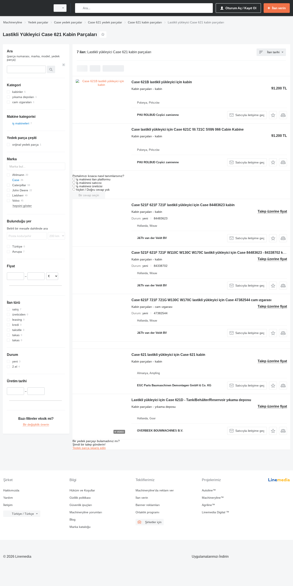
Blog (72, 519)
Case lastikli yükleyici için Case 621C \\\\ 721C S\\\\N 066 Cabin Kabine (187, 129)
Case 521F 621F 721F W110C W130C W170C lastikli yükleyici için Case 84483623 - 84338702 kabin (210, 252)
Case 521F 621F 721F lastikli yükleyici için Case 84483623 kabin (183, 205)
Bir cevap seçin (89, 195)
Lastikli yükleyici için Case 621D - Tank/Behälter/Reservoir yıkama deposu (191, 400)
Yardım (8, 497)
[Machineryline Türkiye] (25, 8)
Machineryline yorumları (85, 512)
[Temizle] (63, 64)
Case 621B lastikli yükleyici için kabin (161, 82)
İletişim (8, 505)
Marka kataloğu (80, 527)
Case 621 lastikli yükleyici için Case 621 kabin (168, 354)
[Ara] (79, 8)
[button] (273, 115)
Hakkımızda (11, 490)
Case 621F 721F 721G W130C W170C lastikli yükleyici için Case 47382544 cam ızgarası (201, 300)
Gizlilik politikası (80, 497)
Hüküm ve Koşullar (82, 490)
